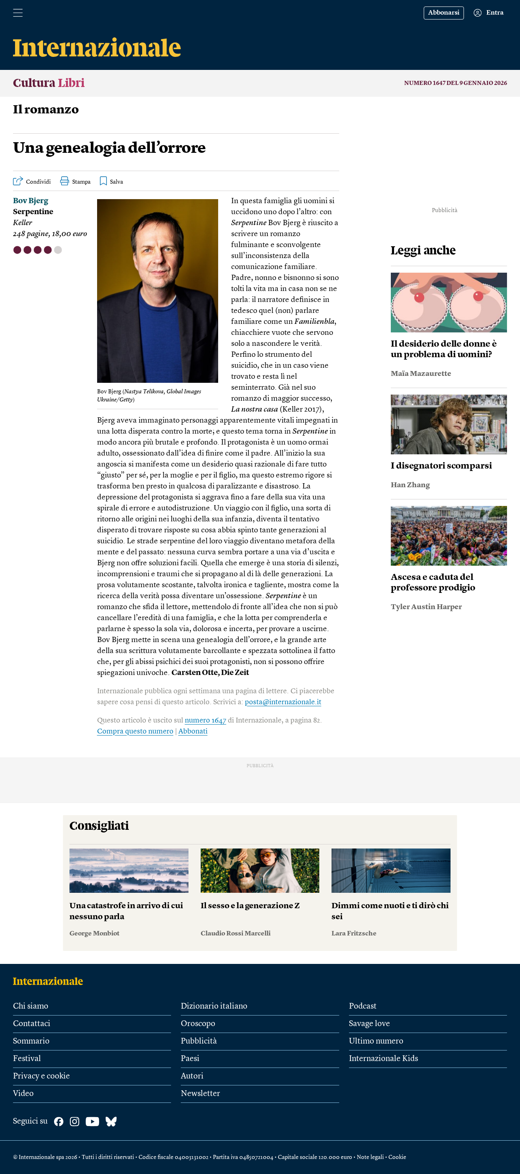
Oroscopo (198, 1024)
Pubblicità (199, 1041)
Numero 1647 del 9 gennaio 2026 (455, 83)
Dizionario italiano (214, 1007)
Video (23, 1094)
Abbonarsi (443, 13)
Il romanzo (46, 110)
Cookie (397, 1157)
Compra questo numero (135, 731)
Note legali (370, 1157)
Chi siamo (30, 1007)
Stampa (81, 182)
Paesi (190, 1059)
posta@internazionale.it (283, 702)
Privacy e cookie (41, 1076)
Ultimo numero (376, 1041)
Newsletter (200, 1094)
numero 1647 (205, 720)
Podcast (363, 1007)
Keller (22, 223)
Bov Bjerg (30, 201)
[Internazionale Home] (50, 981)
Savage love (369, 1024)
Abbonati (193, 731)
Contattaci (31, 1024)
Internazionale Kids (383, 1059)
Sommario (31, 1041)
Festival (27, 1059)
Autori (192, 1076)
